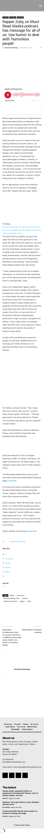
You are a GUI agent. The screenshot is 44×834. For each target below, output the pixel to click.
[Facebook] (4, 53)
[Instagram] (11, 775)
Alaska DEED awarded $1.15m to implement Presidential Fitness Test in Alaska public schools (20, 793)
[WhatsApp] (21, 53)
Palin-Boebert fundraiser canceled (32, 631)
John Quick (20, 595)
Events (5, 816)
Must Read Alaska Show (11, 598)
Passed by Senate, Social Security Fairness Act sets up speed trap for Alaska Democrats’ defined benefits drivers (21, 230)
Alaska (12, 595)
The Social (13, 17)
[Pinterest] (16, 53)
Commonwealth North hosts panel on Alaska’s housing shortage (19, 812)
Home (4, 14)
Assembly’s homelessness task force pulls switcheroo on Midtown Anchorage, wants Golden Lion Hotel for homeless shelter (12, 637)
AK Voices (6, 807)
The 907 (12, 14)
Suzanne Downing (11, 48)
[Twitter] (10, 53)
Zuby (29, 601)
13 (41, 48)
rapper (22, 601)
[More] (27, 53)
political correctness (10, 601)
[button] (11, 447)
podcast (25, 598)
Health (5, 798)
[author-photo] (22, 666)
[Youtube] (25, 775)
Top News (20, 17)
